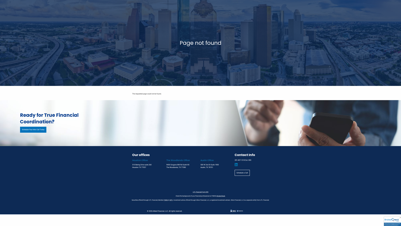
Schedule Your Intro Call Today (33, 130)
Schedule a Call (242, 173)
